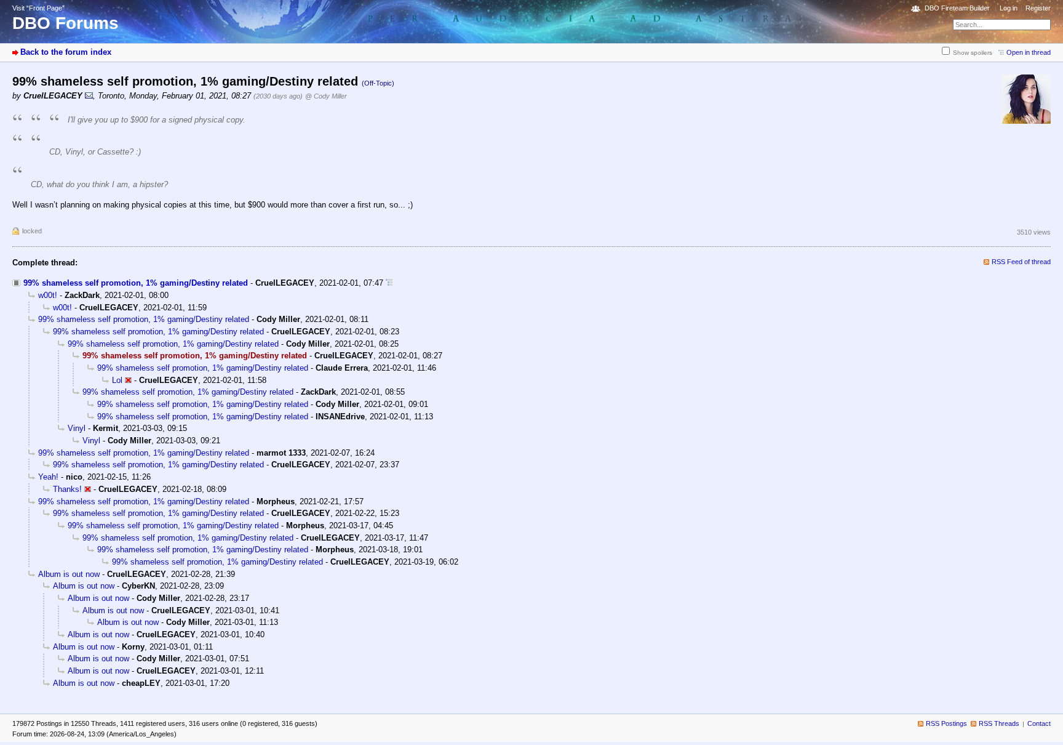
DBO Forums (65, 23)
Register (1038, 8)
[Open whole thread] (389, 283)
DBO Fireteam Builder (957, 8)
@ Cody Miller (326, 96)
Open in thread (1028, 52)
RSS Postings (946, 723)
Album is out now (69, 574)
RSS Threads (999, 723)
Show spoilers (972, 52)
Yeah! (48, 476)
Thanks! (67, 489)
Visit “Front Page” (38, 8)
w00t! (47, 295)
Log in (1008, 8)
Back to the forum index (65, 52)
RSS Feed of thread (1021, 261)
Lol (117, 380)
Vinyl (77, 428)
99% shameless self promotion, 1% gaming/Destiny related (135, 283)
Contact (1039, 723)
